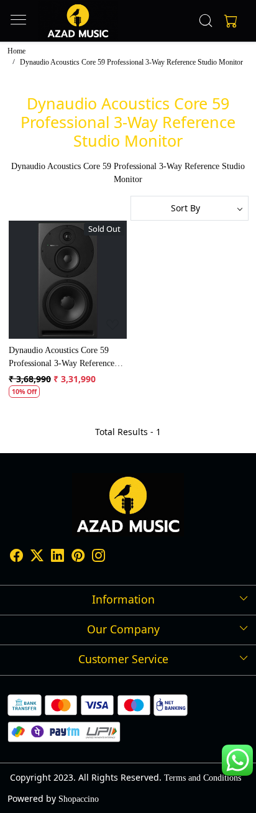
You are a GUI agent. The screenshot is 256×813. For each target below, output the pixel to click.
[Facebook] (16, 558)
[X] (37, 558)
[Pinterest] (78, 558)
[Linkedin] (57, 558)
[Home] (78, 21)
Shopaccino (78, 799)
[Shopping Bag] (228, 20)
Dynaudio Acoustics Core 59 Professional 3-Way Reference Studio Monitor (61, 358)
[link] (206, 20)
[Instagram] (98, 558)
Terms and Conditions (202, 778)
